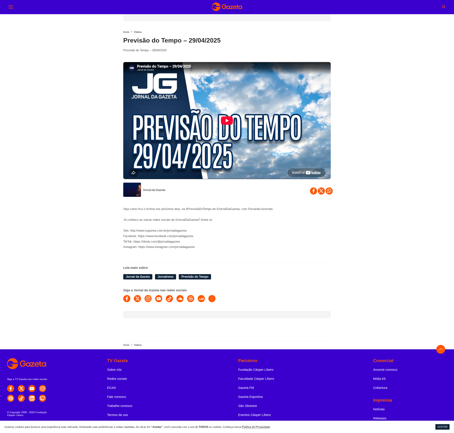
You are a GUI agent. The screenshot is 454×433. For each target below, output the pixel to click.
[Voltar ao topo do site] (440, 349)
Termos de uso (117, 415)
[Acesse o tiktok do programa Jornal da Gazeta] (169, 298)
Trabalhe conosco (119, 406)
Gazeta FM (246, 388)
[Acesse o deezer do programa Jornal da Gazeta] (201, 298)
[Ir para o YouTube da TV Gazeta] (31, 388)
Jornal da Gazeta (154, 189)
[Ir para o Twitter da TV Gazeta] (21, 388)
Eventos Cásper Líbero (254, 415)
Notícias (379, 409)
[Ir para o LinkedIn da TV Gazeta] (31, 398)
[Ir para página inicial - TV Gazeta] (227, 7)
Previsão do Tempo (194, 276)
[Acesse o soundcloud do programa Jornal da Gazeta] (180, 298)
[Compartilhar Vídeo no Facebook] (313, 191)
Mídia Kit (379, 379)
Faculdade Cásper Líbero (256, 379)
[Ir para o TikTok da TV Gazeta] (21, 398)
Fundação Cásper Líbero (255, 369)
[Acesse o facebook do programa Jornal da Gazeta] (126, 298)
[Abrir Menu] (11, 7)
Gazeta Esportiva (250, 397)
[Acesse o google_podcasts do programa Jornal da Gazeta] (211, 298)
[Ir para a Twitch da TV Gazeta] (42, 398)
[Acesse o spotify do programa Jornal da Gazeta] (190, 298)
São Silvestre (247, 406)
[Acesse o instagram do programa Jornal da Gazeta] (148, 298)
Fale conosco (116, 397)
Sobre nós (114, 369)
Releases (379, 418)
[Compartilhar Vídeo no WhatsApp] (329, 191)
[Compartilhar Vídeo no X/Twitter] (321, 191)
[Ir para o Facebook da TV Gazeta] (10, 388)
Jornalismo (165, 276)
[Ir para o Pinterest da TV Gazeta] (10, 398)
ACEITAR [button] (442, 427)
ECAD (111, 388)
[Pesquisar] (443, 7)
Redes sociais (117, 379)
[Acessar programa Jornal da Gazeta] (132, 190)
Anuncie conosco (385, 369)
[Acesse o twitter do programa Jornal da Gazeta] (137, 298)
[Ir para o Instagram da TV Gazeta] (42, 388)
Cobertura (380, 388)
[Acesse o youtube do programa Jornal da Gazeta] (158, 298)
